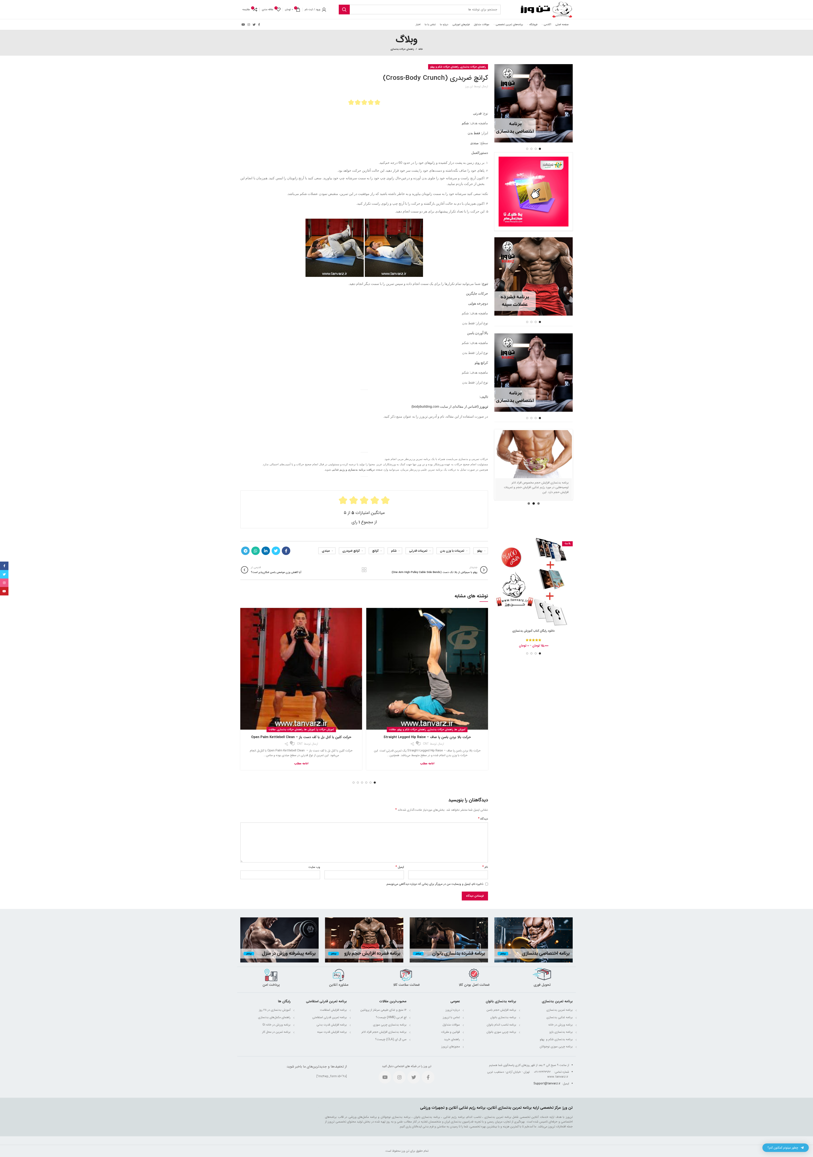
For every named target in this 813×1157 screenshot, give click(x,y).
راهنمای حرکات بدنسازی (402, 49)
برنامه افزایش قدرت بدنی (332, 1024)
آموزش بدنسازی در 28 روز (274, 1010)
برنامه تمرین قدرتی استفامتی (329, 1017)
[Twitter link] (254, 24)
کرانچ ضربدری (351, 550)
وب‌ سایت (314, 867)
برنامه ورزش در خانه (560, 1024)
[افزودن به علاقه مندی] (497, 575)
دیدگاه (483, 818)
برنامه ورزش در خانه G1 (276, 1024)
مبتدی (474, 143)
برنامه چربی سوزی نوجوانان (556, 1046)
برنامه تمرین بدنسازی (559, 1010)
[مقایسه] (497, 556)
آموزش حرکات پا (325, 730)
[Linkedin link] (265, 551)
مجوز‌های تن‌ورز (450, 1046)
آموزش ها (460, 730)
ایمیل (399, 867)
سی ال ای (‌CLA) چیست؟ (390, 1039)
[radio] (351, 102)
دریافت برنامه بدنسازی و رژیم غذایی (353, 469)
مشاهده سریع (497, 566)
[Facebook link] (259, 24)
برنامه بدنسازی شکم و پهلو (556, 1039)
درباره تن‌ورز (452, 1010)
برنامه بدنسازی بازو (561, 1032)
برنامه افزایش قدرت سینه (332, 1032)
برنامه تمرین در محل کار (276, 1032)
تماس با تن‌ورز (451, 1017)
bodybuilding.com (425, 406)
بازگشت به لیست (364, 570)
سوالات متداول (451, 1024)
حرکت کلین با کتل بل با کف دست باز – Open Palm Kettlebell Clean (301, 737)
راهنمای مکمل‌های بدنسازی (274, 1017)
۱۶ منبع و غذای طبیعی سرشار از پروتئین (383, 1010)
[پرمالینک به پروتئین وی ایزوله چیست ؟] (533, 455)
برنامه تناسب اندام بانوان (501, 1024)
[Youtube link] (243, 24)
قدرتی (477, 113)
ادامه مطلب (427, 763)
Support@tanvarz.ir (547, 1083)
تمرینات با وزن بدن (452, 550)
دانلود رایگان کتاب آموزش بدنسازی (533, 642)
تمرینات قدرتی (418, 550)
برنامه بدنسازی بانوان (503, 1017)
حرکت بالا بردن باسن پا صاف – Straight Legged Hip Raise (427, 737)
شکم (465, 123)
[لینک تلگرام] (245, 551)
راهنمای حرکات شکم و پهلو (444, 67)
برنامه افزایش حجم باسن (501, 1010)
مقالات (392, 730)
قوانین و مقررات (450, 1032)
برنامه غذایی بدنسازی (559, 1017)
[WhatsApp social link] (255, 551)
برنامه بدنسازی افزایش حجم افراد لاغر (383, 1032)
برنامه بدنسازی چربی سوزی (389, 1024)
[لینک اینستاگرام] (248, 24)
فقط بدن (474, 133)
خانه (420, 49)
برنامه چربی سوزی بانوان (501, 1032)
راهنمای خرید (452, 1039)
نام (485, 867)
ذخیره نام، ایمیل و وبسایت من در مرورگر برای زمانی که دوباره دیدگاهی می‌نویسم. (434, 884)
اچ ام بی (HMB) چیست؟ (391, 1017)
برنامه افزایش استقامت (333, 1010)
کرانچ (375, 550)
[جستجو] (344, 9)
